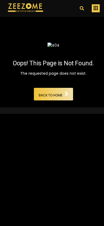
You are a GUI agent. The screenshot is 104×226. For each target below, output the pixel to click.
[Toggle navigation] (96, 8)
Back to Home (50, 95)
